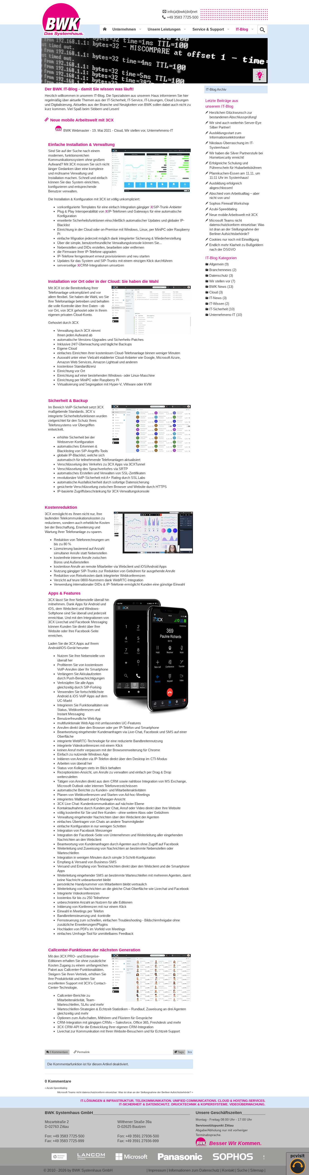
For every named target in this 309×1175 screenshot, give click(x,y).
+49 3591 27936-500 (142, 1136)
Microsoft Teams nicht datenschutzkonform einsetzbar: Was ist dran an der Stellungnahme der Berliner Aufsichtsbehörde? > (125, 1092)
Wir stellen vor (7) (222, 281)
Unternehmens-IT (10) (225, 315)
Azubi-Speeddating (223, 209)
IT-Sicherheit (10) (222, 309)
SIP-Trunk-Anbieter (167, 207)
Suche (242, 1170)
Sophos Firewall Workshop (229, 203)
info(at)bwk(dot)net (182, 12)
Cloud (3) (216, 292)
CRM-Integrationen (94, 265)
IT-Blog (242, 29)
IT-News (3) (218, 298)
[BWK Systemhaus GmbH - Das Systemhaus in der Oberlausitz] (62, 36)
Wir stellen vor (134, 130)
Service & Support (208, 29)
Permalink (83, 1052)
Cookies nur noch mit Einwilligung (234, 239)
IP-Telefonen (117, 211)
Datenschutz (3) (221, 275)
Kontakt (228, 1170)
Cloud (118, 130)
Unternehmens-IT (160, 130)
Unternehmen (124, 29)
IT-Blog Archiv (216, 89)
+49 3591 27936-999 (142, 1141)
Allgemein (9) (219, 264)
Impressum (157, 1170)
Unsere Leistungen (164, 29)
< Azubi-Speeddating (56, 1088)
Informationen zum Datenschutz (194, 1170)
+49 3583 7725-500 (182, 17)
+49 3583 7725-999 (68, 1141)
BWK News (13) (221, 286)
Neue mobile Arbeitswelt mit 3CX (82, 120)
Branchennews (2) (222, 270)
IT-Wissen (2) (219, 303)
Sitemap (257, 1170)
